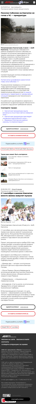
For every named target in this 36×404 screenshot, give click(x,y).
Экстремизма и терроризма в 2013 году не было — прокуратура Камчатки (19, 163)
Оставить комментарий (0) (18, 135)
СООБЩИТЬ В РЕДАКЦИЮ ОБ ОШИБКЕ (14, 344)
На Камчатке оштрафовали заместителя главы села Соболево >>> (15, 81)
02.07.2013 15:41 (5, 7)
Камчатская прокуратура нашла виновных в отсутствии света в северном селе (18, 113)
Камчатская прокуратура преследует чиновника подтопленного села (17, 117)
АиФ (13, 222)
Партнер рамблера (16, 395)
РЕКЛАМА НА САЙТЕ (8, 339)
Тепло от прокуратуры (14, 168)
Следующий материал (17, 399)
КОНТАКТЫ (5, 342)
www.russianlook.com (11, 45)
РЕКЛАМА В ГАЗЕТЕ (22, 339)
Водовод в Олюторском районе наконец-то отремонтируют (15, 121)
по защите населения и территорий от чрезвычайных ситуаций (17, 94)
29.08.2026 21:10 (5, 189)
